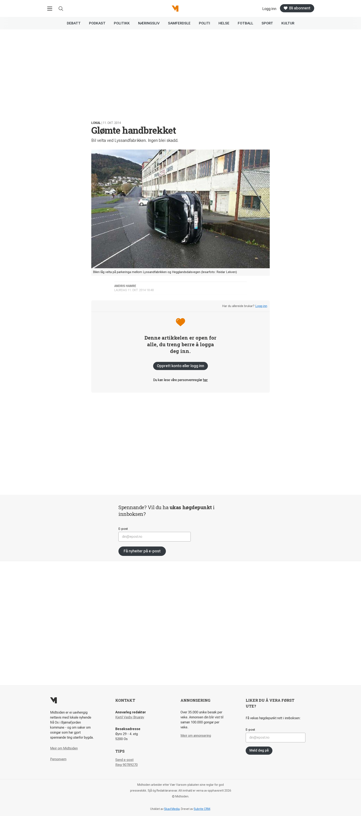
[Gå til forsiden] (175, 8)
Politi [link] (204, 23)
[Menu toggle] (50, 8)
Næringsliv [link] (149, 23)
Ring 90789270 (126, 765)
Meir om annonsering (195, 736)
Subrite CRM (202, 809)
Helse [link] (224, 23)
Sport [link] (267, 23)
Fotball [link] (245, 23)
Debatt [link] (74, 23)
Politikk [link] (122, 23)
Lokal (96, 123)
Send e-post (124, 760)
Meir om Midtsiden (64, 748)
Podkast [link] (97, 23)
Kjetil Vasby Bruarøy (129, 717)
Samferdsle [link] (179, 23)
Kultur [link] (287, 23)
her (205, 380)
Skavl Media (172, 809)
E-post (123, 529)
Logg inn (261, 306)
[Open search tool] (61, 8)
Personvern (58, 759)
